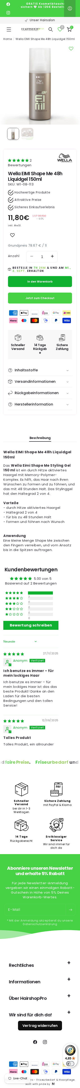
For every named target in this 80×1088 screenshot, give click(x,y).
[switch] (70, 1063)
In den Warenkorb (40, 281)
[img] (13, 654)
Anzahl (14, 256)
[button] (9, 29)
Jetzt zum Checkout (40, 298)
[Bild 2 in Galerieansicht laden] (27, 134)
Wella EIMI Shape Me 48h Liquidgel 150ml (45, 39)
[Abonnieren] (70, 909)
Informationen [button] (24, 982)
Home (7, 39)
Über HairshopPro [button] (28, 998)
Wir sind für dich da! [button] (30, 1015)
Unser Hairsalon (42, 20)
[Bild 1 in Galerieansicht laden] (13, 134)
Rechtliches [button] (21, 965)
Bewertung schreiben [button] (31, 625)
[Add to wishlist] (12, 235)
